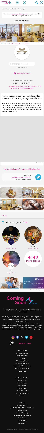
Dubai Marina (20, 67)
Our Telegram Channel (22, 391)
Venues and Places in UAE (22, 368)
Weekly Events (22, 358)
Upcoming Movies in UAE (22, 363)
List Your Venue (22, 388)
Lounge (8, 273)
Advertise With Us (22, 405)
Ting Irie (33, 246)
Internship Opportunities (22, 393)
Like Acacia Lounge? (22, 169)
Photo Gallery (22, 418)
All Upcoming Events (22, 361)
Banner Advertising (22, 413)
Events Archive (22, 423)
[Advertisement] (22, 139)
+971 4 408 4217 (22, 83)
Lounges (4, 215)
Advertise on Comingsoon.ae (36, 290)
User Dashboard (22, 380)
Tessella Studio (22, 429)
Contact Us (22, 396)
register (24, 14)
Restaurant (8, 248)
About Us (22, 402)
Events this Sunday (22, 356)
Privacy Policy (34, 429)
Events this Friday (22, 350)
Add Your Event (22, 385)
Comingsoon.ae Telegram (21, 177)
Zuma (11, 246)
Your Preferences (22, 383)
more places (33, 258)
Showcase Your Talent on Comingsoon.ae (22, 408)
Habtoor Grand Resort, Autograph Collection (18, 44)
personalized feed (16, 14)
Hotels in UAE (22, 371)
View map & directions (23, 73)
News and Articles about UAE (22, 366)
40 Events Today (25, 343)
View (11, 271)
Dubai (25, 67)
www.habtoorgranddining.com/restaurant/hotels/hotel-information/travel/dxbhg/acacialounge (22, 87)
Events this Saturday (22, 353)
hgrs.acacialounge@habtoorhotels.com (22, 80)
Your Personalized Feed (22, 378)
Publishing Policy (22, 410)
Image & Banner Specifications (22, 415)
